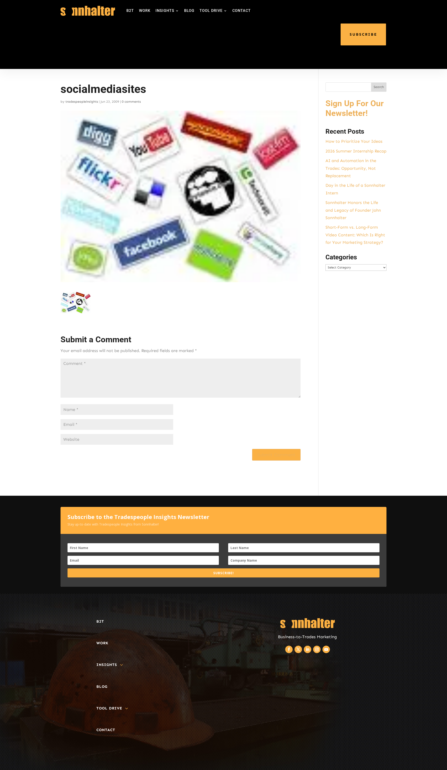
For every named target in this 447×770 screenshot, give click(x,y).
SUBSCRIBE (363, 34)
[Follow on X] (298, 649)
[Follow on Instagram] (317, 649)
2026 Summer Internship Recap (355, 151)
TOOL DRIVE (211, 10)
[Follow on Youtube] (326, 649)
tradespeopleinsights (81, 102)
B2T (130, 10)
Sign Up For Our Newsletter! (354, 108)
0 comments (131, 102)
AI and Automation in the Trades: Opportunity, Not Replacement (350, 168)
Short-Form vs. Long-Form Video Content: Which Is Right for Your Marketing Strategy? (355, 235)
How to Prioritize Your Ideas (354, 141)
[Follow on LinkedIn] (307, 649)
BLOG (189, 10)
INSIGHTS (165, 10)
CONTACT (241, 10)
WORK (144, 10)
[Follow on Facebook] (289, 649)
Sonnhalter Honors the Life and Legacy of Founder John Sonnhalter (353, 210)
